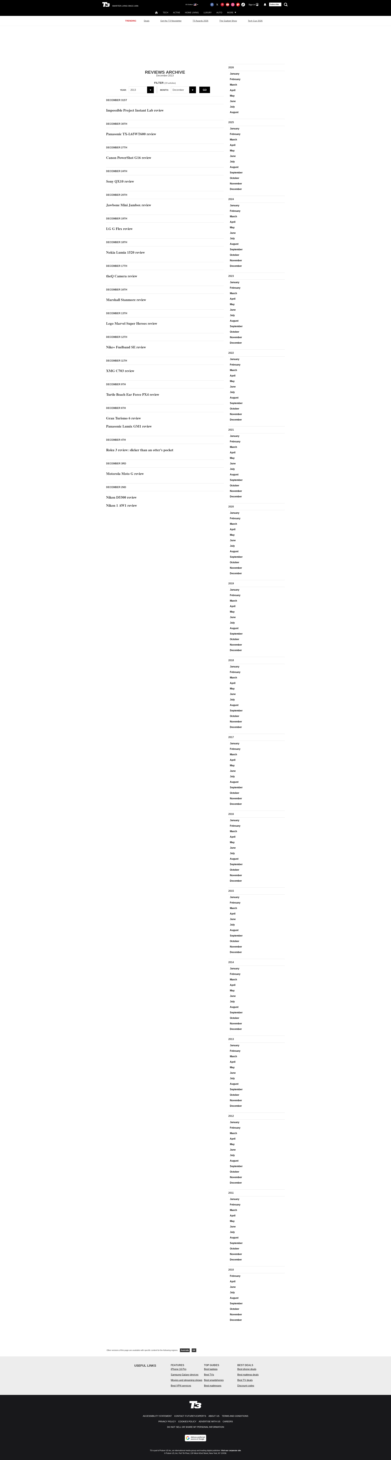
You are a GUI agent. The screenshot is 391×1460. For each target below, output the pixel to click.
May (232, 95)
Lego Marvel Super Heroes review (131, 323)
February (235, 79)
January (234, 73)
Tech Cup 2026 (255, 21)
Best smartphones (214, 1380)
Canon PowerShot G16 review (128, 157)
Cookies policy (187, 1421)
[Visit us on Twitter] (217, 4)
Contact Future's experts (190, 1416)
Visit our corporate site (231, 1450)
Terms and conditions (235, 1416)
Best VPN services (181, 1385)
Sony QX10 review (120, 181)
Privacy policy (167, 1421)
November (236, 183)
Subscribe (274, 4)
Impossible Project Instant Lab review (135, 110)
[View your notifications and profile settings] (265, 5)
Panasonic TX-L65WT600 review (131, 133)
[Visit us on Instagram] (233, 4)
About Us (213, 1416)
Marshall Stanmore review (126, 299)
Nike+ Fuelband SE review (126, 347)
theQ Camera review (121, 276)
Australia (185, 1350)
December (236, 189)
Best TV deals (245, 1380)
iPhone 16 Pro (178, 1369)
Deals (146, 21)
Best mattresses (212, 1385)
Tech (165, 12)
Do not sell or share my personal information (195, 1427)
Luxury (208, 12)
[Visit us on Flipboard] (238, 4)
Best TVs (209, 1374)
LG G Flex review (119, 228)
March (233, 84)
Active (176, 12)
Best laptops (210, 1369)
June (233, 101)
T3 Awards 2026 (200, 21)
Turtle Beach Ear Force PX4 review (132, 394)
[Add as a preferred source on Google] (195, 1438)
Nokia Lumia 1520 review (125, 252)
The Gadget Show (228, 21)
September (236, 172)
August (234, 112)
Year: (123, 90)
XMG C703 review (120, 370)
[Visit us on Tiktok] (243, 4)
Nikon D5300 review (121, 497)
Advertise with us (209, 1421)
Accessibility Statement (157, 1416)
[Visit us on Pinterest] (222, 4)
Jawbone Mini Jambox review (128, 205)
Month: (164, 90)
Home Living (192, 12)
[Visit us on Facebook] (212, 4)
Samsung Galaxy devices (184, 1374)
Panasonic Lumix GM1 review (129, 426)
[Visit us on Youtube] (227, 4)
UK (194, 1350)
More (230, 12)
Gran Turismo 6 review (123, 418)
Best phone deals (246, 1369)
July (232, 106)
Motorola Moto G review (125, 473)
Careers (228, 1421)
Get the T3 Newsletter (171, 21)
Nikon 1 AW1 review (121, 505)
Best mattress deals (248, 1374)
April (232, 90)
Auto (219, 12)
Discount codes (245, 1385)
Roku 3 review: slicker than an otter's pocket (139, 449)
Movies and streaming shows (186, 1380)
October (234, 178)
